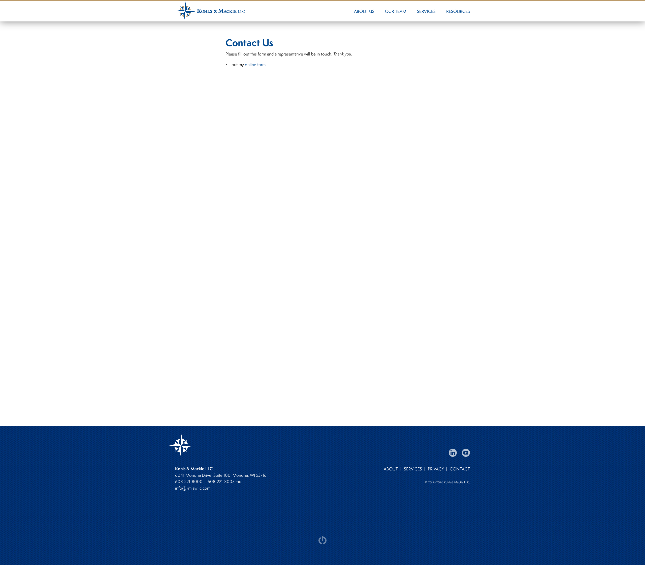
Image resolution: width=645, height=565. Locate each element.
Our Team (395, 11)
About (391, 469)
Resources (458, 11)
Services (426, 11)
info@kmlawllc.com (192, 488)
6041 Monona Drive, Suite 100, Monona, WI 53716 (221, 475)
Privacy (436, 469)
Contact (460, 469)
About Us (364, 11)
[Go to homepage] (263, 11)
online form (255, 64)
